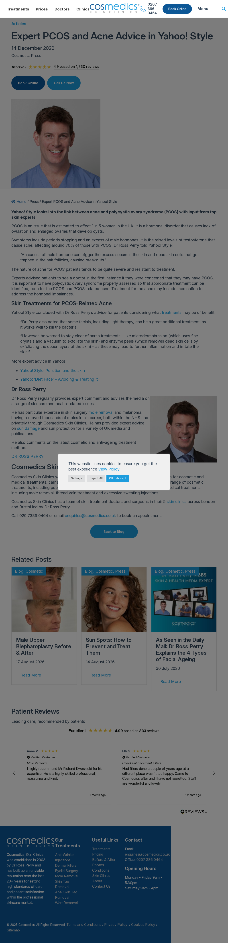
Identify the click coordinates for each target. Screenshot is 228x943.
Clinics (83, 9)
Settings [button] (76, 478)
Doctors (62, 9)
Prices (42, 9)
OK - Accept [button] (117, 478)
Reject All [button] (96, 478)
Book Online (177, 9)
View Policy (109, 469)
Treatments (18, 9)
